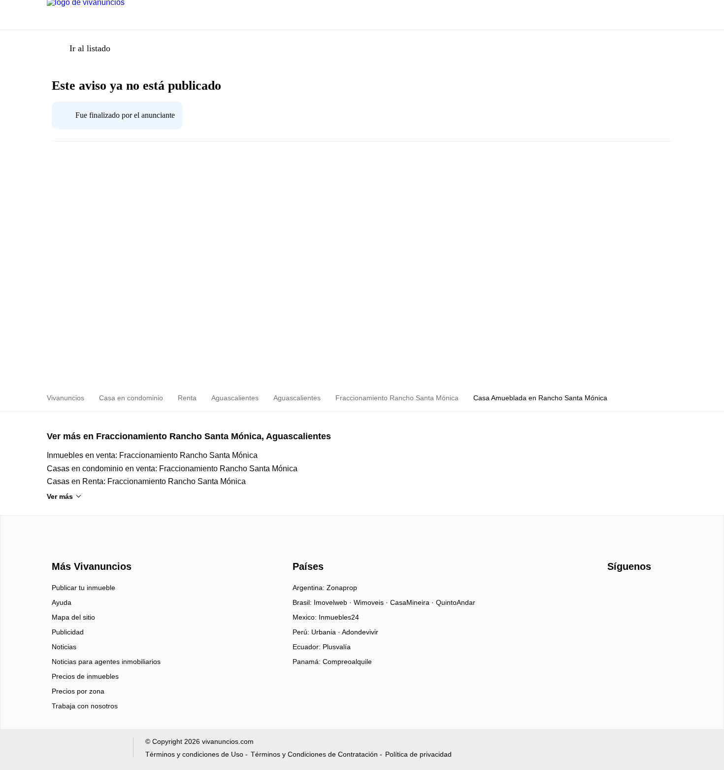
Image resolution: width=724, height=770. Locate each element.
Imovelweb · (334, 602)
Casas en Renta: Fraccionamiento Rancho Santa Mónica (146, 481)
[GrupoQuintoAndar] (84, 749)
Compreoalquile (347, 661)
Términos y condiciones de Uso (194, 754)
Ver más (60, 496)
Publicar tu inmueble (83, 588)
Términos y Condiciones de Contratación (314, 754)
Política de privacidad (418, 754)
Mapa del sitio (73, 617)
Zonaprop (342, 588)
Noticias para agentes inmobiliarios (106, 661)
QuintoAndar (455, 602)
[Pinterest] (664, 591)
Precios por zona (78, 691)
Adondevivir (360, 632)
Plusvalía (337, 647)
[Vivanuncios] (90, 549)
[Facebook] (615, 591)
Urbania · (326, 632)
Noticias (64, 647)
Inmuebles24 (339, 617)
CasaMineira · (413, 602)
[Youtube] (632, 591)
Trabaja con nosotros (85, 706)
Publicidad (68, 632)
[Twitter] (648, 591)
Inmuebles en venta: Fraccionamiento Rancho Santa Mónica (152, 455)
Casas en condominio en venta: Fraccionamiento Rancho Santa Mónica (172, 468)
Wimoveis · (372, 602)
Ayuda (61, 602)
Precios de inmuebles (85, 676)
